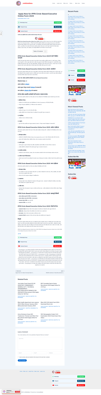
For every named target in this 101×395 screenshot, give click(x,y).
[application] (72, 3)
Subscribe (58, 31)
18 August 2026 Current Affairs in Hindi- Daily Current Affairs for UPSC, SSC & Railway (76, 52)
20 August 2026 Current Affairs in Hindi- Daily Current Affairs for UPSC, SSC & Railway (76, 47)
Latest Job (59, 3)
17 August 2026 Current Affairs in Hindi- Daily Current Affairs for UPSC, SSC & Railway (76, 57)
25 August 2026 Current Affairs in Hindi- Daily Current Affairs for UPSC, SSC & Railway (76, 23)
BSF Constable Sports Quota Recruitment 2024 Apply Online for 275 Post (50, 285)
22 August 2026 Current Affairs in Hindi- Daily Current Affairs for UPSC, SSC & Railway (76, 37)
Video (71, 3)
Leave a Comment (21, 296)
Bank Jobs (77, 3)
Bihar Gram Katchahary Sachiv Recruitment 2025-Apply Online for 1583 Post (76, 142)
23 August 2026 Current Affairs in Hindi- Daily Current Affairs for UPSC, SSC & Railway (76, 32)
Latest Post (32, 296)
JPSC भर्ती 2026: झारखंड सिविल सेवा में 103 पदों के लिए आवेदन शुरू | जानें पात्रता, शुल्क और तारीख (76, 132)
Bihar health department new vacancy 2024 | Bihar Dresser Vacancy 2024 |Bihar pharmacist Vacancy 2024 (28, 304)
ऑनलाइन (27, 84)
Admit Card (51, 306)
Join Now (58, 22)
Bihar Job (65, 3)
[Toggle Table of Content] (44, 51)
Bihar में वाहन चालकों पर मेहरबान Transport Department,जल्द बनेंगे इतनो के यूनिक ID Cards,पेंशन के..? (76, 128)
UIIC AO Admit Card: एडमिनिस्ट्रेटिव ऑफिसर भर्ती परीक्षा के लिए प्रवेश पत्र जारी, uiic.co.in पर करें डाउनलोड (77, 147)
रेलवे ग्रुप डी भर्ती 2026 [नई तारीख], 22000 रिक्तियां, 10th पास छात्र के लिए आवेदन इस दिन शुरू (76, 152)
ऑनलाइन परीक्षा (27, 90)
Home (53, 3)
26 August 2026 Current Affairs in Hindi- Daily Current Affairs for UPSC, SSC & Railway (76, 18)
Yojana (83, 3)
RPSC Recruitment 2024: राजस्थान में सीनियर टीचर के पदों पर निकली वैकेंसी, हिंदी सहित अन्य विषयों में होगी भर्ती (76, 111)
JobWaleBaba (27, 3)
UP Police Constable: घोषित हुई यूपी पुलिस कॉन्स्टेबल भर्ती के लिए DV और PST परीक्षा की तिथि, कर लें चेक (76, 137)
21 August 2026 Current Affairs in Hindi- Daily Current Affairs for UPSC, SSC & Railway (76, 42)
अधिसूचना (33, 87)
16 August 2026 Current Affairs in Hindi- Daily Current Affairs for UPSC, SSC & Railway (76, 62)
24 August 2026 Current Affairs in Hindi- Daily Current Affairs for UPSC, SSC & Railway (76, 27)
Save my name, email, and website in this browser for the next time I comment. (34, 357)
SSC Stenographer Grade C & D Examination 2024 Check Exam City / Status (51, 315)
